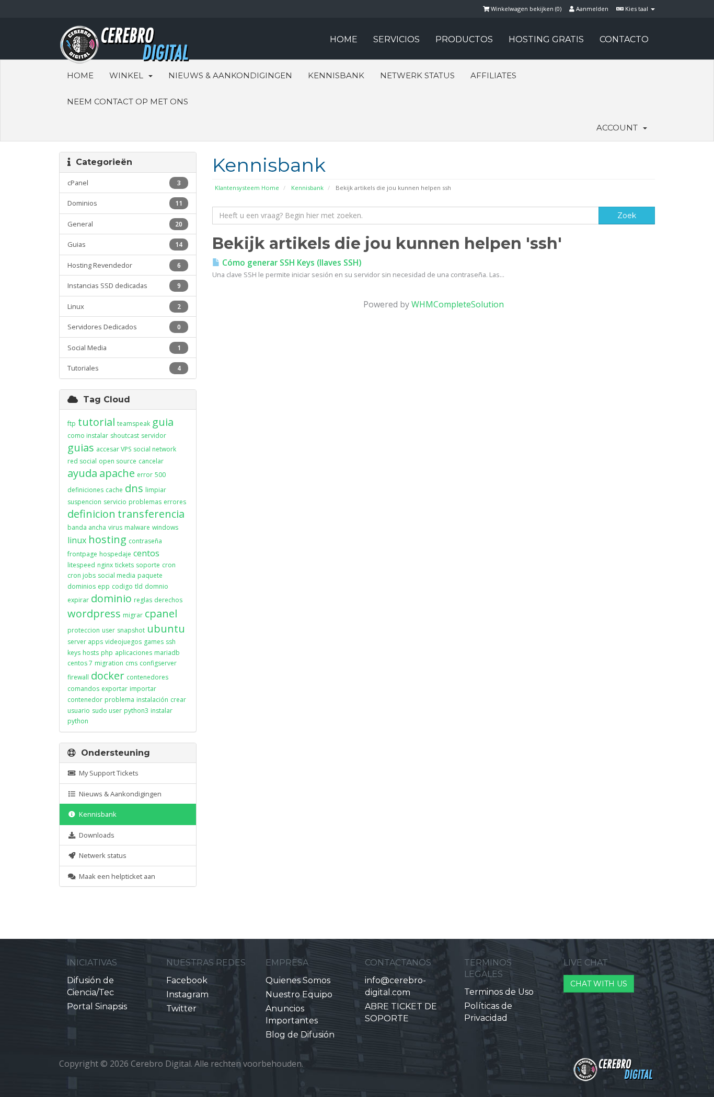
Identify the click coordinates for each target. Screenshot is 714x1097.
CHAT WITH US (598, 983)
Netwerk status (417, 75)
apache (117, 473)
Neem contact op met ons (127, 101)
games (154, 641)
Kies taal (637, 9)
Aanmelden (591, 9)
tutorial (96, 422)
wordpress (94, 613)
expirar (78, 599)
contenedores (147, 677)
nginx (105, 565)
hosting (107, 539)
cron (169, 565)
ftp (71, 423)
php (107, 652)
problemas (145, 501)
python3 (136, 710)
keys (73, 652)
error (145, 474)
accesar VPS (113, 449)
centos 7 (80, 663)
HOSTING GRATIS (546, 39)
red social (82, 461)
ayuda (82, 473)
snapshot (131, 630)
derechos (168, 599)
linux (76, 540)
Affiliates (493, 75)
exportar (114, 688)
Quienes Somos (298, 980)
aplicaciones (133, 652)
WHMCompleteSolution (457, 304)
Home (80, 75)
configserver (158, 663)
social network (154, 449)
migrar (133, 615)
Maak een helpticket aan (115, 876)
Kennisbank (336, 75)
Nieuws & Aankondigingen (230, 75)
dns (134, 488)
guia (163, 422)
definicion (91, 514)
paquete (150, 575)
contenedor (84, 699)
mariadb (167, 652)
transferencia (151, 514)
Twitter (181, 1008)
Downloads (95, 835)
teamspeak (133, 423)
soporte (148, 565)
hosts (91, 652)
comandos (83, 688)
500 (160, 474)
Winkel (128, 75)
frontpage (82, 554)
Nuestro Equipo (299, 994)
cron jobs (81, 575)
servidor (153, 435)
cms (131, 663)
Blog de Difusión (300, 1035)
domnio (156, 586)
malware (137, 527)
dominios (81, 586)
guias (80, 447)
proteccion (83, 630)
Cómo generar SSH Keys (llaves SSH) (290, 262)
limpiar (155, 489)
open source (117, 461)
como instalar (87, 435)
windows (165, 527)
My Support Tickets (107, 773)
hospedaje (115, 554)
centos (146, 553)
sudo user (107, 710)
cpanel (161, 613)
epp (104, 586)
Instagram (187, 994)
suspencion (84, 501)
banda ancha (86, 527)
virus (115, 527)
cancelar (151, 461)
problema (119, 699)
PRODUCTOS (464, 39)
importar (143, 688)
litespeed (81, 565)
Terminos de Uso (499, 992)
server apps (85, 641)
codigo (122, 586)
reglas (143, 599)
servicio (114, 501)
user (108, 630)
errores (175, 501)
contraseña (145, 540)
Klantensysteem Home (247, 188)
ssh (171, 641)
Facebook (187, 980)
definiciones (85, 489)
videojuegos (123, 641)
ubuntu (166, 629)
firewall (78, 677)
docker (107, 676)
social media (116, 575)
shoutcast (124, 435)
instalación (152, 699)
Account (619, 128)
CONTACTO (624, 39)
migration (109, 663)
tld (139, 586)
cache (114, 489)
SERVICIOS (396, 39)
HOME (344, 39)
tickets (124, 565)
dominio (111, 598)
